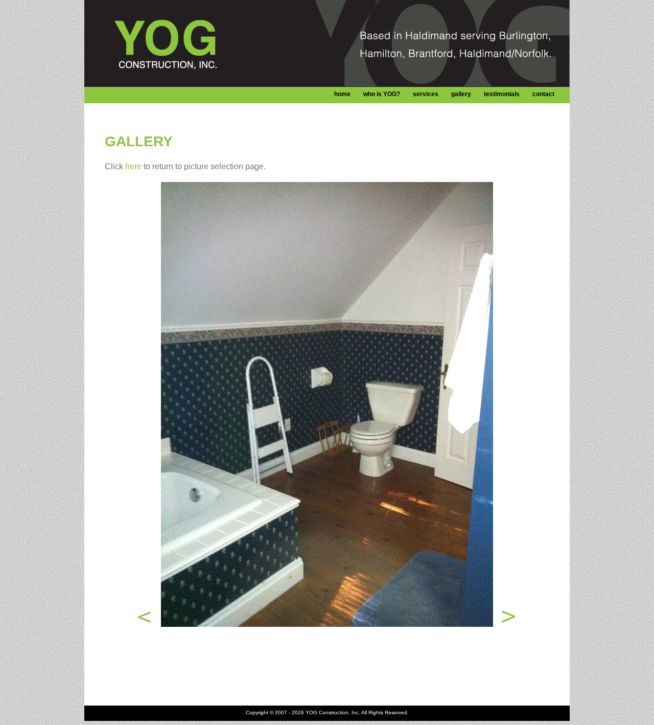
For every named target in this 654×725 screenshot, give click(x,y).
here (133, 166)
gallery (461, 94)
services (425, 94)
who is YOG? (381, 94)
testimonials (502, 94)
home (342, 94)
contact (543, 94)
